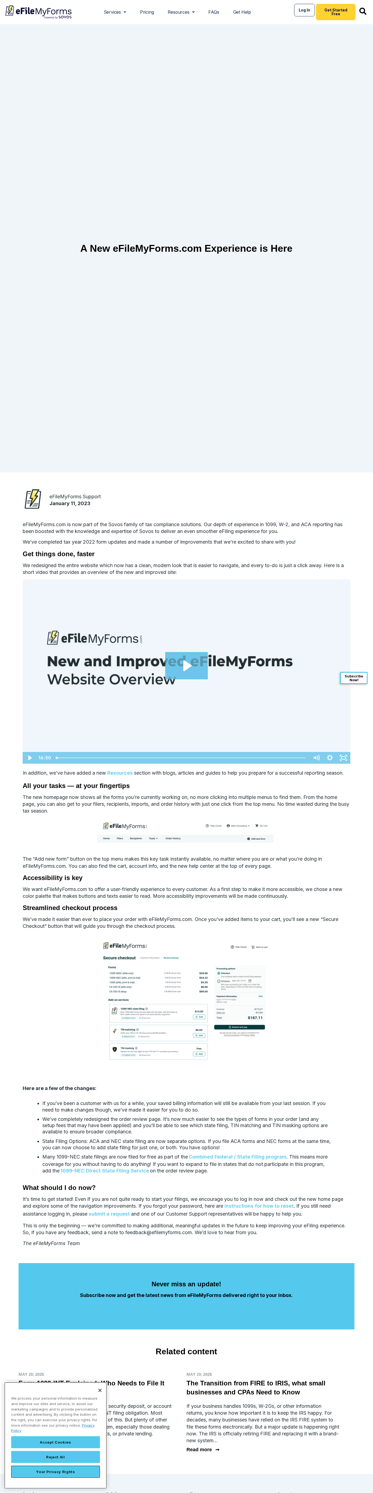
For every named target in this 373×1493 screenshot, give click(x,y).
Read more (203, 1449)
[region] (55, 1435)
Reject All (55, 1457)
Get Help (242, 12)
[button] (115, 12)
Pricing (147, 12)
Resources (178, 12)
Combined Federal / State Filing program (237, 1157)
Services (112, 12)
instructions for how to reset (259, 1206)
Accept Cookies (55, 1442)
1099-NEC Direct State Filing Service (104, 1171)
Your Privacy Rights (55, 1472)
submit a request (109, 1214)
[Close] (100, 1390)
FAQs (213, 12)
